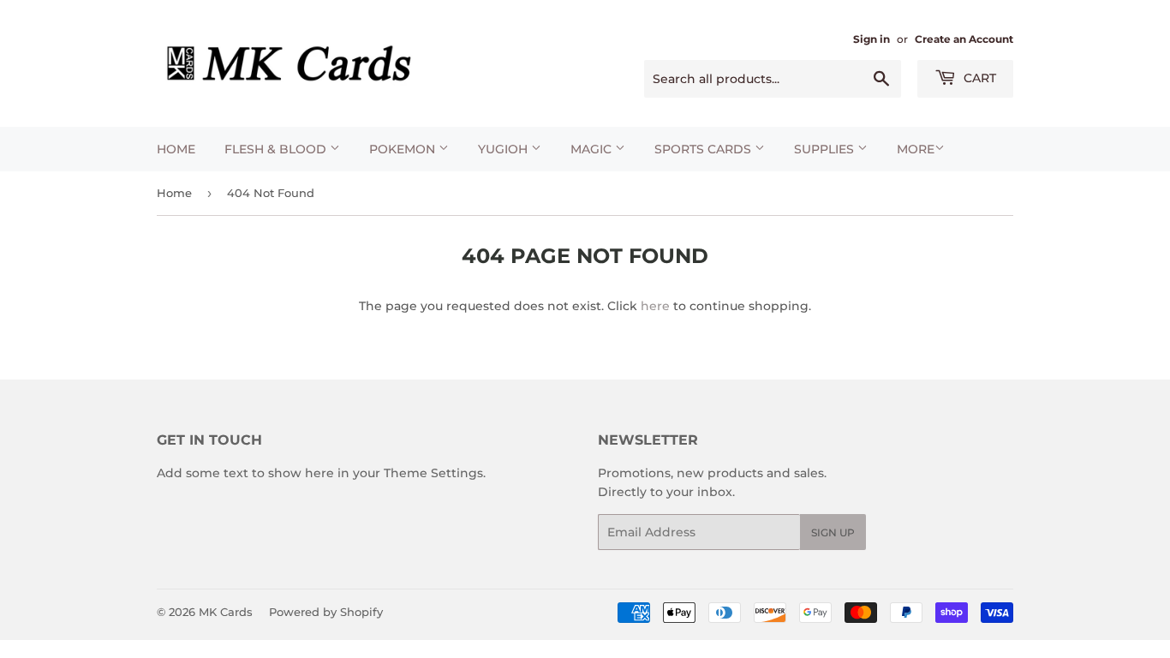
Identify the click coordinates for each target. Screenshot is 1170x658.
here (655, 306)
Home (176, 149)
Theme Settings (433, 473)
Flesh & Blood (277, 149)
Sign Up (833, 532)
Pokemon (404, 149)
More (915, 149)
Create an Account (964, 39)
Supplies (825, 149)
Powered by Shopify (326, 612)
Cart (978, 78)
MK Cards (226, 612)
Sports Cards (704, 149)
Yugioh (504, 149)
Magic (592, 149)
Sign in (871, 39)
